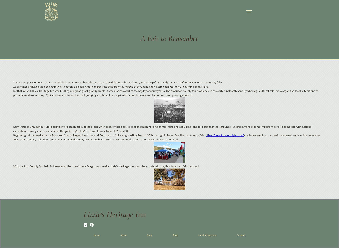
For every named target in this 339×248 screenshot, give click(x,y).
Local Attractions (207, 235)
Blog (149, 235)
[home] (51, 11)
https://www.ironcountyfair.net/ (225, 135)
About (123, 235)
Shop (175, 235)
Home (97, 235)
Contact (241, 235)
